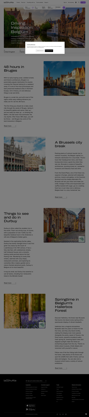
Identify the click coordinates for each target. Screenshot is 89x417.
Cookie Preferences (40, 50)
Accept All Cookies (49, 50)
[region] (45, 48)
